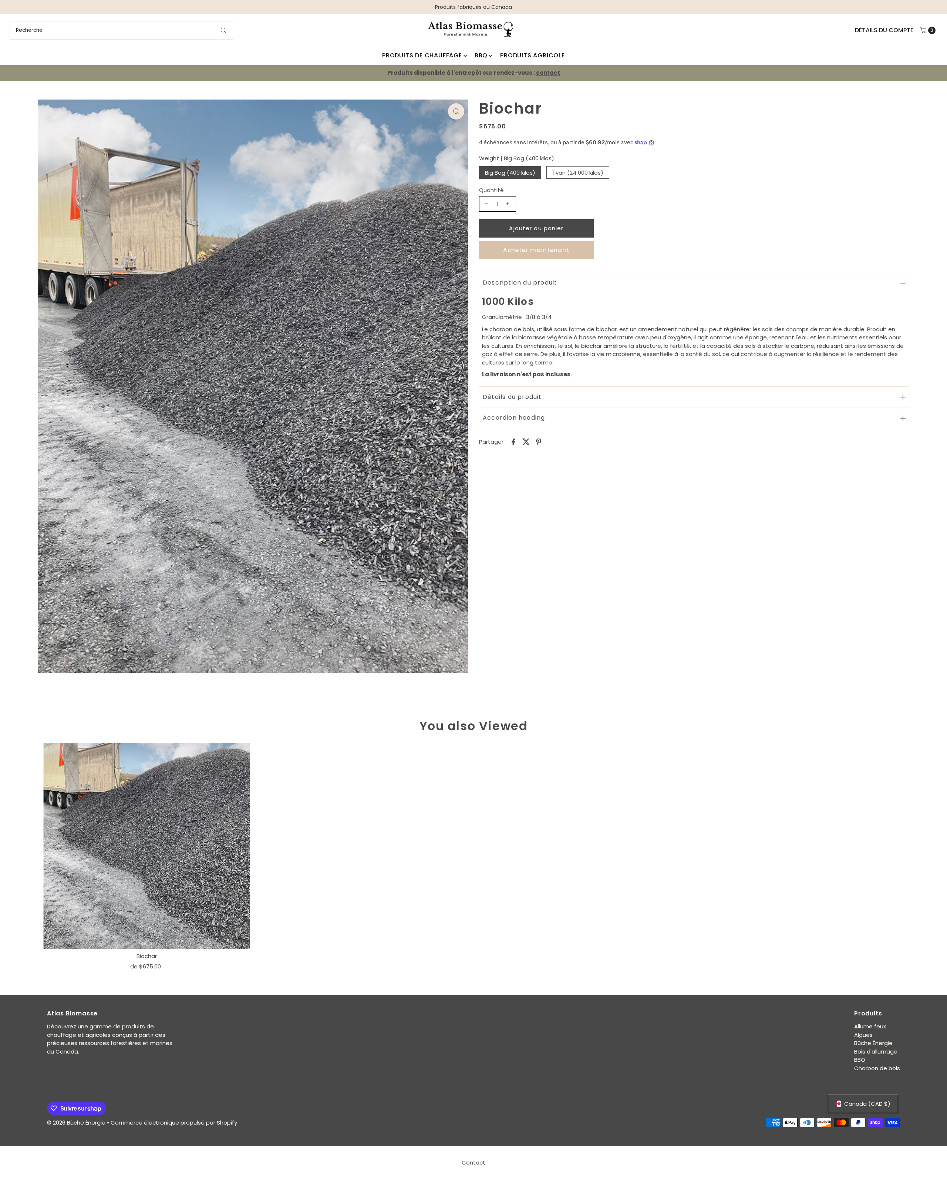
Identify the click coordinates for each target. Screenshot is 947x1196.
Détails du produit (512, 397)
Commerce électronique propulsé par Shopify (174, 1122)
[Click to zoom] (456, 111)
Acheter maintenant (536, 250)
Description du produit (520, 282)
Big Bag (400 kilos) (510, 173)
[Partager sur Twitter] (526, 441)
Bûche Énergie (873, 1043)
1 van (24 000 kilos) (577, 173)
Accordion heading (514, 417)
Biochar (147, 956)
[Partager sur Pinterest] (538, 441)
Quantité (491, 190)
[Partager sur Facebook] (513, 441)
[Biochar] (146, 846)
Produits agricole (532, 55)
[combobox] (121, 30)
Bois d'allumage (875, 1051)
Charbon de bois (877, 1068)
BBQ (481, 55)
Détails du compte (884, 30)
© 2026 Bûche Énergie (76, 1122)
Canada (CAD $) (867, 1104)
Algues (863, 1035)
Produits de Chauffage (422, 55)
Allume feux (870, 1026)
